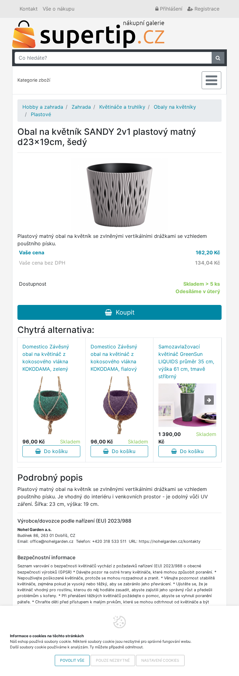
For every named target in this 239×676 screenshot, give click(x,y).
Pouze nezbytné (113, 660)
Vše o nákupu (58, 9)
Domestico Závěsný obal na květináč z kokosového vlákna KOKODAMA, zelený (45, 357)
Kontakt (29, 9)
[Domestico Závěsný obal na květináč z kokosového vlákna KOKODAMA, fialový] (119, 405)
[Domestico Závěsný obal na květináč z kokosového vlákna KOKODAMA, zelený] (51, 405)
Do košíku (54, 451)
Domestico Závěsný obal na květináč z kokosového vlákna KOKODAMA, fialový (114, 357)
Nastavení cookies (160, 660)
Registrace (206, 9)
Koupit (123, 312)
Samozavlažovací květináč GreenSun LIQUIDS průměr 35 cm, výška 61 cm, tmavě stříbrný (186, 361)
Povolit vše (72, 660)
